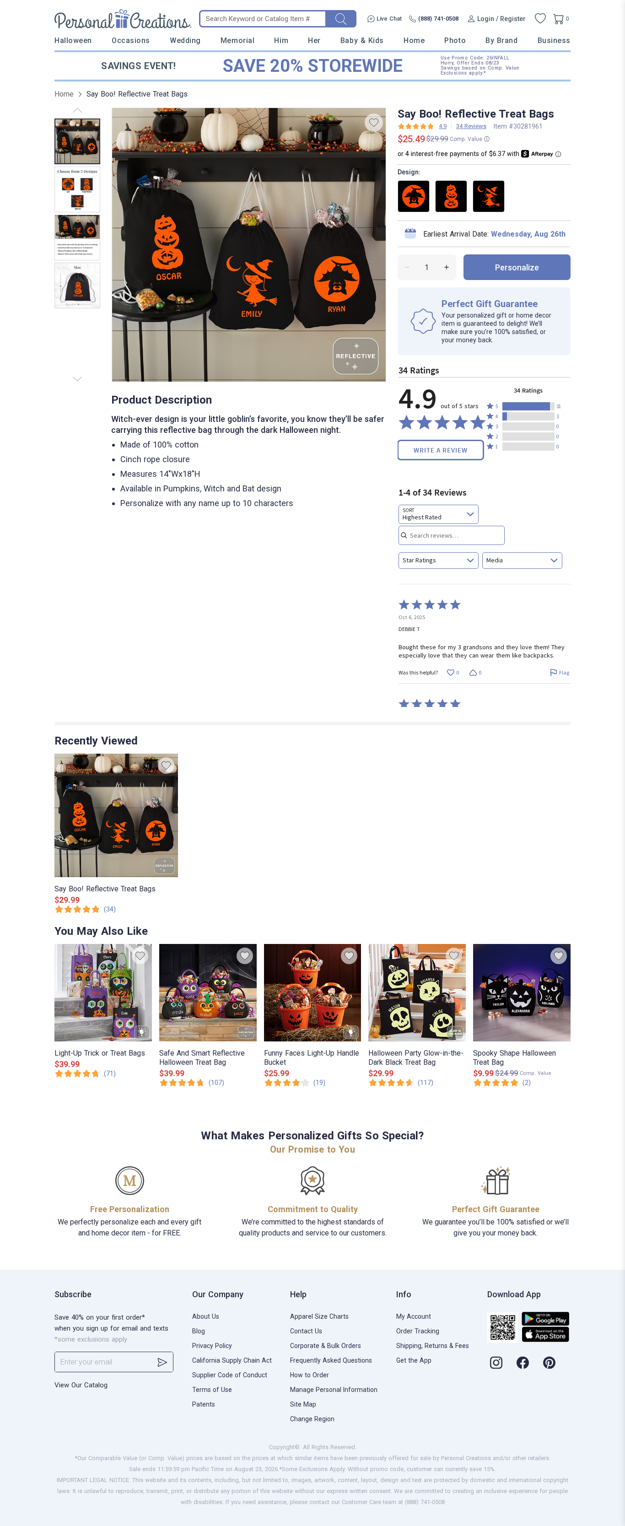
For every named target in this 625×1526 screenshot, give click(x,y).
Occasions (131, 40)
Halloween (73, 40)
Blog (198, 1331)
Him (281, 40)
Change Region (312, 1419)
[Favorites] (540, 19)
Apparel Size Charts (319, 1316)
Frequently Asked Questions (331, 1360)
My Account (413, 1316)
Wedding (185, 40)
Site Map (303, 1404)
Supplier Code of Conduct (229, 1375)
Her (314, 40)
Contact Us (306, 1331)
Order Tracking (417, 1331)
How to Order (309, 1375)
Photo (455, 40)
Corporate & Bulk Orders (325, 1345)
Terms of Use (212, 1389)
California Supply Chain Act (232, 1360)
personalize (517, 267)
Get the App (413, 1360)
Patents (203, 1404)
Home (414, 40)
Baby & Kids (362, 40)
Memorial (237, 40)
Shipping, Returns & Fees (432, 1345)
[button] (528, 406)
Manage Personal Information (333, 1389)
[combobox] (439, 514)
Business (554, 40)
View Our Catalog (81, 1385)
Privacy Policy (212, 1345)
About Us (205, 1316)
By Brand (501, 40)
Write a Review (441, 450)
